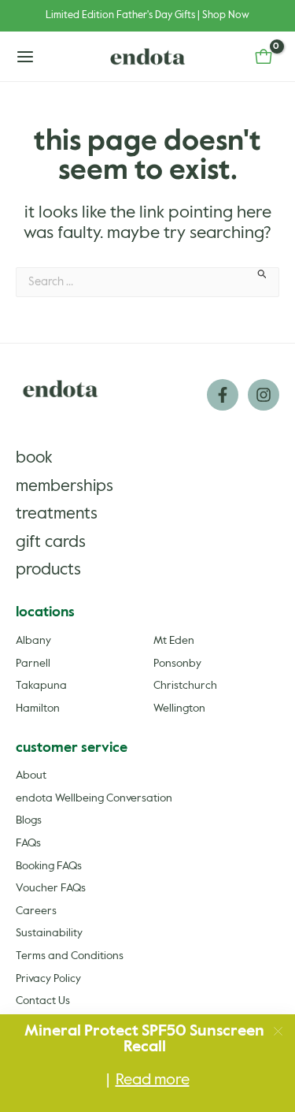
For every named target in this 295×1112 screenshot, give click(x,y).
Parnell (33, 663)
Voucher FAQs (51, 888)
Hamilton (38, 708)
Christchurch (185, 685)
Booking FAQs (49, 866)
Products (48, 570)
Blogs (29, 820)
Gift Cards (51, 542)
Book (34, 458)
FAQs (28, 843)
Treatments (57, 514)
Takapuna (41, 685)
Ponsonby (177, 663)
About (31, 775)
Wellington (179, 708)
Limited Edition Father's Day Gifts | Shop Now (147, 15)
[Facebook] (222, 395)
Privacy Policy (48, 978)
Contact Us (43, 1000)
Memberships (64, 486)
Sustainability (49, 933)
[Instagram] (263, 395)
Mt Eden (173, 640)
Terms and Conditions (70, 955)
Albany (33, 640)
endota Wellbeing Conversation (94, 798)
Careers (36, 911)
